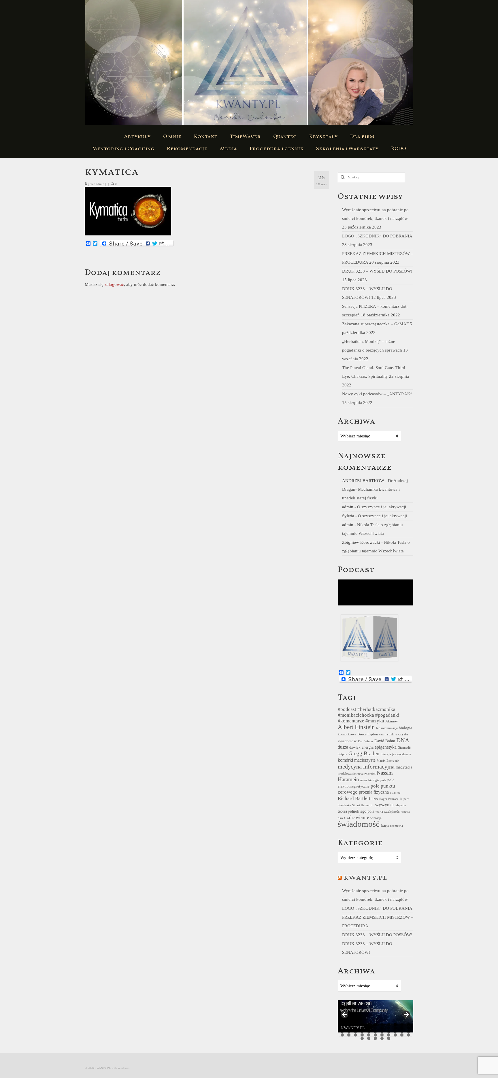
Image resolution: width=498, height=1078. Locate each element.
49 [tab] (388, 1038)
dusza (343, 747)
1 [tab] (342, 1024)
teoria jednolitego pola (356, 811)
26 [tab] (362, 1031)
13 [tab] (348, 1028)
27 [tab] (368, 1031)
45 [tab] (362, 1038)
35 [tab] (348, 1035)
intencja (386, 754)
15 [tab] (362, 1028)
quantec (395, 792)
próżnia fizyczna (374, 792)
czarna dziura (388, 734)
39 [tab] (375, 1035)
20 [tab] (395, 1028)
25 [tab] (355, 1031)
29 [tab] (382, 1031)
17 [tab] (375, 1028)
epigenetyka (386, 747)
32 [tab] (401, 1031)
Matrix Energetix (388, 760)
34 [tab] (342, 1035)
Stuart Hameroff (363, 805)
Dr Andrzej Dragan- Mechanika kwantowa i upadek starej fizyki (375, 489)
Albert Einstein (356, 727)
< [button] (345, 1015)
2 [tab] (348, 1024)
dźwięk (355, 747)
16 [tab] (368, 1028)
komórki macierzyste (357, 760)
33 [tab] (408, 1031)
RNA (374, 799)
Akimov (391, 721)
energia (367, 747)
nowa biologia (369, 780)
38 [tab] (368, 1035)
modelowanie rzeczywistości (357, 773)
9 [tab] (395, 1024)
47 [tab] (375, 1038)
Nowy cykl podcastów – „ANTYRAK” (377, 394)
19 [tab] (388, 1028)
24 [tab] (348, 1031)
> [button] (406, 1015)
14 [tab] (355, 1028)
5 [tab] (368, 1024)
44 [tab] (408, 1035)
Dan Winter (365, 741)
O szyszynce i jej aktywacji (381, 507)
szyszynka (384, 804)
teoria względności (388, 811)
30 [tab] (388, 1031)
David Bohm (384, 741)
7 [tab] (382, 1024)
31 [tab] (395, 1031)
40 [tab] (382, 1035)
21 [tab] (401, 1028)
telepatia (400, 805)
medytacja (404, 767)
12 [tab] (342, 1028)
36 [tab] (355, 1035)
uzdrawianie (356, 817)
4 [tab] (362, 1024)
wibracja (376, 818)
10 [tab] (401, 1024)
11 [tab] (408, 1024)
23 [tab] (342, 1031)
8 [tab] (388, 1024)
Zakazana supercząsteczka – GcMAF (375, 324)
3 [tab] (355, 1024)
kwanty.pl (365, 877)
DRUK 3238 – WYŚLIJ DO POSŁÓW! (377, 271)
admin (100, 184)
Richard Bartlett (354, 798)
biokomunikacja (387, 728)
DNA (402, 740)
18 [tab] (382, 1028)
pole (383, 780)
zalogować (114, 284)
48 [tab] (382, 1038)
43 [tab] (401, 1035)
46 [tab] (368, 1038)
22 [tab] (408, 1028)
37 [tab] (362, 1035)
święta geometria (392, 825)
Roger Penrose (389, 799)
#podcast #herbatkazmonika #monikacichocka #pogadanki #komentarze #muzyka (368, 715)
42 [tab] (395, 1035)
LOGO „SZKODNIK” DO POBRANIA (377, 236)
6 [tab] (375, 1024)
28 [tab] (375, 1031)
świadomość (359, 823)
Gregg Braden (364, 753)
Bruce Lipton (367, 734)
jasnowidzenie (401, 754)
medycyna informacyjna (366, 766)
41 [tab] (388, 1035)
